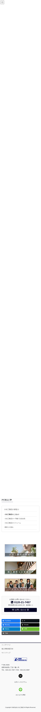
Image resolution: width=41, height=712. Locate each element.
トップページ (6, 645)
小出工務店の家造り (11, 509)
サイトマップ (6, 653)
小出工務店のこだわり (12, 514)
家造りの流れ (9, 527)
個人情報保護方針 (7, 649)
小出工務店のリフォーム (13, 523)
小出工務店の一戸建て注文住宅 (15, 518)
